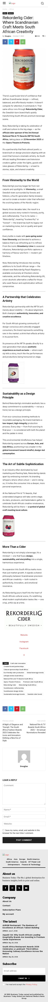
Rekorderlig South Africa (27, 685)
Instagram (24, 641)
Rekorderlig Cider (10, 685)
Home (5, 9)
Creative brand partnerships (14, 666)
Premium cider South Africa (33, 682)
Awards (11, 13)
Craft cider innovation (18, 663)
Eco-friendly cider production (14, 673)
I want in (22, 978)
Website (24, 635)
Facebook (24, 648)
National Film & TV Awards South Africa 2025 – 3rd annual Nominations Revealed (36, 728)
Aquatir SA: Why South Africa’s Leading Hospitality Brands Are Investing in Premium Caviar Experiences (24, 937)
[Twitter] (11, 41)
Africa (11, 9)
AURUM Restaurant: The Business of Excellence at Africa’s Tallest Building (21, 926)
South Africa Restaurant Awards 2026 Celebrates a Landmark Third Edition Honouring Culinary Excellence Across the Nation (23, 950)
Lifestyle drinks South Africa (13, 676)
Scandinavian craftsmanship (14, 688)
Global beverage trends (35, 673)
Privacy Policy (31, 984)
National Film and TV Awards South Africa (18, 679)
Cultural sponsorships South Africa (16, 669)
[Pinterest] (16, 41)
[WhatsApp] (22, 41)
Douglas (8, 36)
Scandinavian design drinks (13, 691)
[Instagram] (12, 888)
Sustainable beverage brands (14, 694)
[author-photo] (24, 763)
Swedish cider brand (35, 694)
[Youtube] (26, 888)
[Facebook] (5, 41)
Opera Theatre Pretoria (12, 682)
